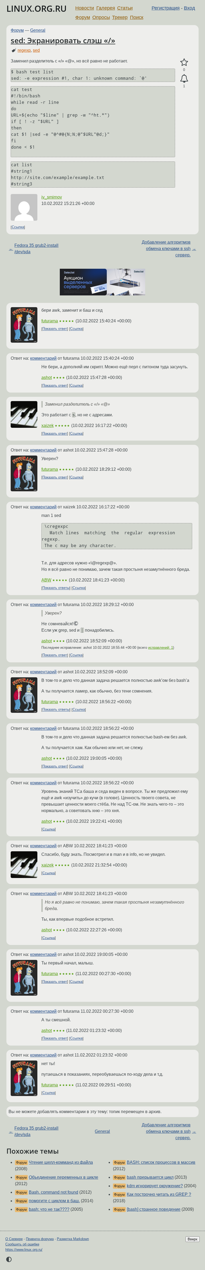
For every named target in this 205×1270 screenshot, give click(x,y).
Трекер (120, 17)
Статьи (125, 8)
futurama (49, 321)
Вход (189, 8)
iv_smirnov (51, 197)
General (37, 30)
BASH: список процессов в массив (161, 1162)
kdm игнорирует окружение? (155, 1186)
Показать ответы (55, 588)
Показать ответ (54, 329)
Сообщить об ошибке (22, 1244)
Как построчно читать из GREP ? (159, 1194)
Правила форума (40, 1239)
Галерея (105, 8)
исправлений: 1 (160, 648)
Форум (82, 17)
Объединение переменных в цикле (63, 1177)
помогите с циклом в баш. (54, 1200)
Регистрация (166, 8)
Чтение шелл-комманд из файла (61, 1162)
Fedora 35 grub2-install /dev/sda (36, 248)
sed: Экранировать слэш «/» (63, 40)
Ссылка (18, 227)
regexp (24, 50)
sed (36, 50)
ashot (46, 377)
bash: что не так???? (49, 1209)
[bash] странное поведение (153, 1209)
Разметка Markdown (73, 1239)
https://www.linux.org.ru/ (23, 1250)
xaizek (47, 425)
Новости (84, 8)
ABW (46, 580)
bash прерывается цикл (150, 1177)
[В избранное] (184, 62)
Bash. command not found (53, 1192)
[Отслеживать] (184, 79)
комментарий (43, 358)
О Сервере (14, 1239)
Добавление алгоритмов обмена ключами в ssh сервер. (166, 248)
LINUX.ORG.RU (36, 8)
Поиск (136, 17)
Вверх (193, 1239)
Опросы (101, 17)
